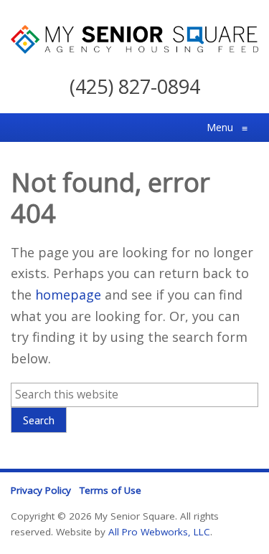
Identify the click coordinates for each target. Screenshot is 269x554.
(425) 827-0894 (135, 86)
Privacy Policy (41, 490)
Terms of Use (110, 490)
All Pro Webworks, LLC (159, 531)
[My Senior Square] (134, 48)
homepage (68, 294)
